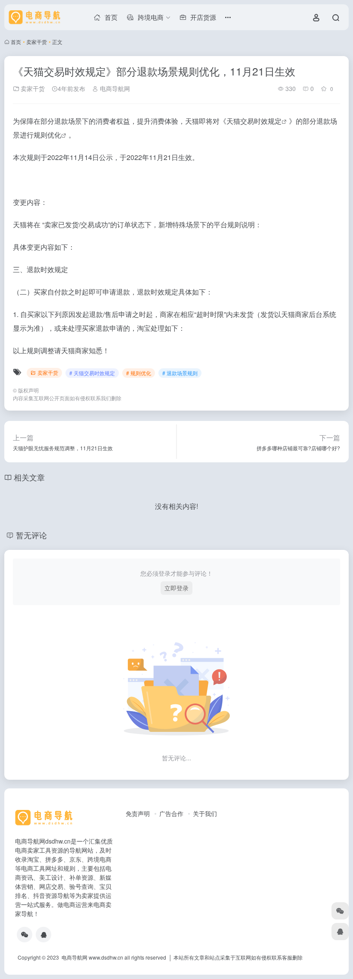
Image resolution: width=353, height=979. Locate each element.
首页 (16, 41)
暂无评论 (31, 534)
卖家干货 (36, 41)
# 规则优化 (138, 373)
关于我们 (205, 813)
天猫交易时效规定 (254, 121)
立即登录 (176, 588)
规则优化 (47, 135)
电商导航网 (114, 88)
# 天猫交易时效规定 (92, 373)
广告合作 (171, 813)
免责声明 (138, 813)
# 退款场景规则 (180, 373)
